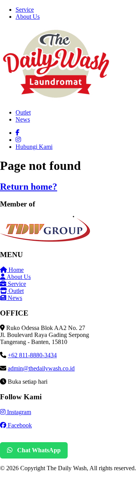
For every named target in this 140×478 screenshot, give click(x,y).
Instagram (18, 412)
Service (25, 9)
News (23, 119)
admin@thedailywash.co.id (41, 368)
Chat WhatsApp (38, 450)
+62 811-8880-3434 (32, 355)
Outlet (23, 112)
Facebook (19, 425)
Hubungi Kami (34, 146)
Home (15, 269)
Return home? (28, 187)
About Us (28, 16)
